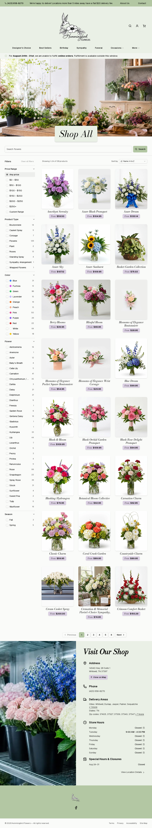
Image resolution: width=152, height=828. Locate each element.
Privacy (120, 823)
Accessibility (131, 823)
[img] (143, 728)
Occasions (116, 48)
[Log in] (137, 26)
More (134, 48)
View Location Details (131, 772)
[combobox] (133, 161)
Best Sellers (45, 48)
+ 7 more (139, 714)
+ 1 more (93, 707)
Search (141, 149)
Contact (142, 3)
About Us (124, 3)
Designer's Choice (21, 48)
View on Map (99, 677)
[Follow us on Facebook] (76, 807)
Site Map (143, 823)
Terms (111, 823)
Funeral (98, 48)
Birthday (64, 48)
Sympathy (82, 48)
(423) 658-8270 (15, 3)
